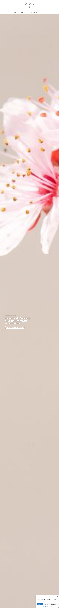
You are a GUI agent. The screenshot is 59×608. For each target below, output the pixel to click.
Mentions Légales (44, 606)
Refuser (46, 604)
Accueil (15, 12)
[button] (57, 596)
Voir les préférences (54, 604)
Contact (43, 12)
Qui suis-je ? (23, 12)
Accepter (39, 604)
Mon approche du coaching (33, 12)
